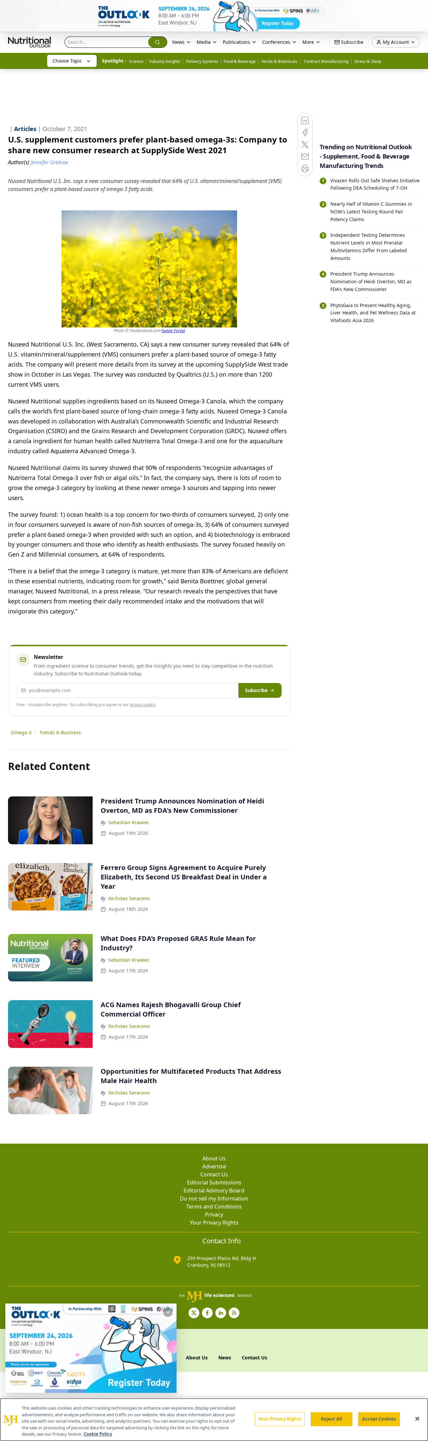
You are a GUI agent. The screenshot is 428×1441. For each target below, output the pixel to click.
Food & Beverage (240, 61)
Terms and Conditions (214, 1206)
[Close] (417, 1419)
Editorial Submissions (214, 1182)
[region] (214, 1419)
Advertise (214, 1166)
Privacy (214, 1214)
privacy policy (142, 704)
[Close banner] (419, 8)
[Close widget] (168, 1312)
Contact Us (214, 1174)
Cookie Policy (98, 1434)
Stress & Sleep (367, 61)
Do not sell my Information (214, 1198)
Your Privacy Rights (214, 1222)
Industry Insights (164, 61)
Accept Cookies (379, 1419)
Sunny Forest (173, 330)
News (178, 42)
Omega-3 (21, 732)
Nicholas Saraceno (129, 898)
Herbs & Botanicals (279, 61)
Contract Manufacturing (325, 61)
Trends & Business (60, 732)
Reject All (331, 1419)
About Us (214, 1158)
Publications (236, 42)
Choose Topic (67, 61)
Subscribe (256, 690)
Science (136, 61)
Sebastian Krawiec (128, 822)
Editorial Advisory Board (214, 1190)
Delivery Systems (202, 61)
